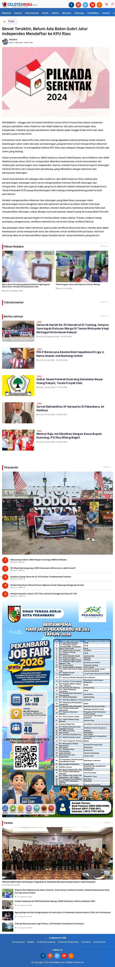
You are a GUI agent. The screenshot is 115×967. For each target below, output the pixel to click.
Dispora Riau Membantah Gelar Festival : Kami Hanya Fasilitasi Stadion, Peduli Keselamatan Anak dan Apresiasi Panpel (62, 892)
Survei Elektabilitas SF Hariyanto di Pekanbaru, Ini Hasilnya (70, 409)
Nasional (6, 13)
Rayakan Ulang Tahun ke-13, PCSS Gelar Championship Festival (40, 576)
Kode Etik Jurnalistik (46, 942)
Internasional (32, 13)
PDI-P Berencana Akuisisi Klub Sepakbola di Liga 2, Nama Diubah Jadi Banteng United (70, 354)
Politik (45, 13)
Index (103, 246)
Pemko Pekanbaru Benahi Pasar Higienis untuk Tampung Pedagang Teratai (47, 585)
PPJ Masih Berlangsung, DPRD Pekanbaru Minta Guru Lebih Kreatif (43, 568)
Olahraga (79, 13)
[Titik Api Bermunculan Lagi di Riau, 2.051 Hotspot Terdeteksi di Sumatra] (7, 927)
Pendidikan (93, 13)
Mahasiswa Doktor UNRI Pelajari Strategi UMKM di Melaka (38, 560)
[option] (29, 272)
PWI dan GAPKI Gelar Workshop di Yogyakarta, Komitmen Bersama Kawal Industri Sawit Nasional (48, 882)
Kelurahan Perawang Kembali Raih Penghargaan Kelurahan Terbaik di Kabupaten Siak (26, 286)
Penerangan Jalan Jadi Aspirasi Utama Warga (78, 285)
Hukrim (55, 13)
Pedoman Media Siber (68, 942)
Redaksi (13, 40)
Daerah (18, 13)
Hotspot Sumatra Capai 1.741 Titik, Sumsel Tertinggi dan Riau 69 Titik (43, 593)
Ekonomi (66, 13)
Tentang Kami (18, 942)
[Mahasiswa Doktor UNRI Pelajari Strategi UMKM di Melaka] (57, 513)
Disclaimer (86, 942)
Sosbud (106, 13)
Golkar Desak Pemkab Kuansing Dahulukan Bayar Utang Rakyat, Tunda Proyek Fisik (69, 381)
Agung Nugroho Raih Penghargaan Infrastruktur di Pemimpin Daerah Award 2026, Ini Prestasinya (63, 912)
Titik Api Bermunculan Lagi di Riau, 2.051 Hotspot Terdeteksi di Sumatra (49, 923)
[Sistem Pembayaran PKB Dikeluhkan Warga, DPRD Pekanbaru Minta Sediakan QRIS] (7, 904)
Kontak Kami (100, 942)
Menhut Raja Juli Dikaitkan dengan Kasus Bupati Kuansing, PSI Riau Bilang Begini (69, 436)
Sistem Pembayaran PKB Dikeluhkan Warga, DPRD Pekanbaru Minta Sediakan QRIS (55, 901)
